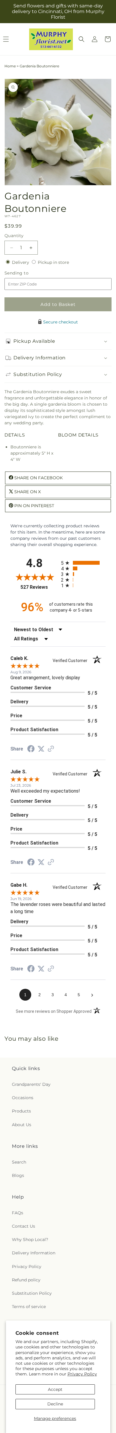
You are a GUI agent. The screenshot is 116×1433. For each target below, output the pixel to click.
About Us (21, 1124)
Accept (55, 1389)
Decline (55, 1404)
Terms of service (29, 1306)
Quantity (13, 235)
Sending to (25, 273)
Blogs (18, 1175)
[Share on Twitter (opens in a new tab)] (41, 749)
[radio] (83, 563)
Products (21, 1111)
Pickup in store (53, 262)
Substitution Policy (32, 1293)
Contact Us (23, 1226)
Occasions (22, 1097)
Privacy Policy (82, 1374)
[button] (81, 39)
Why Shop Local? (30, 1239)
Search (19, 1162)
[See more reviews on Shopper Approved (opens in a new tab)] (51, 749)
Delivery (21, 262)
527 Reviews (39, 587)
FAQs (17, 1212)
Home (10, 66)
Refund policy (26, 1280)
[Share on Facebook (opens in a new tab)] (31, 749)
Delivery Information (33, 1253)
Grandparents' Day (31, 1084)
